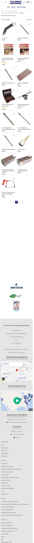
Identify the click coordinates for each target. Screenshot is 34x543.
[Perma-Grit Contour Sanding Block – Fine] (24, 160)
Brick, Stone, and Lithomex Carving (9, 13)
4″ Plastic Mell (21, 149)
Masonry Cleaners (6, 480)
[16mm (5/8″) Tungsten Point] (8, 74)
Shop (8, 6)
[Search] (24, 2)
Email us (18, 437)
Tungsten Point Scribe (23, 38)
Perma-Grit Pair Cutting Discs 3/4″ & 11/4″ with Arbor (7, 60)
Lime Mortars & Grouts (7, 466)
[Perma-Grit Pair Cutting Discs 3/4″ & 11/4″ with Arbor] (8, 49)
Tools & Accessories (11, 11)
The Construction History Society (16, 352)
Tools (2, 491)
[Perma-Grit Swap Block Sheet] (24, 74)
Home (2, 11)
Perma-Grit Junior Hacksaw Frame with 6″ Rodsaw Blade (8, 194)
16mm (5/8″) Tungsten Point (8, 83)
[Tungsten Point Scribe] (24, 29)
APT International (16, 343)
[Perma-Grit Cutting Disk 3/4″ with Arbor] (24, 49)
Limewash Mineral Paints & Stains (10, 477)
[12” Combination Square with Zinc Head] (24, 95)
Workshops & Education (7, 488)
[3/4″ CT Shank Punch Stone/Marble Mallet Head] (8, 119)
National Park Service (16, 330)
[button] (13, 24)
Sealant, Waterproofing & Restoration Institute (16, 349)
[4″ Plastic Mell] (24, 140)
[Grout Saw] (8, 29)
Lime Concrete (5, 474)
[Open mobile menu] (30, 2)
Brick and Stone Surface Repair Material (11, 469)
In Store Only (4, 494)
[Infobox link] (2, 2)
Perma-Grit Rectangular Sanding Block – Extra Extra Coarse (8, 171)
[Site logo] (16, 2)
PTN (16, 339)
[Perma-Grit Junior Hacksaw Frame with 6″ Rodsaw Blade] (8, 183)
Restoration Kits (5, 485)
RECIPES (13, 6)
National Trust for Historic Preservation (16, 333)
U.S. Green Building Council (16, 336)
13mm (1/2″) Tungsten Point (8, 149)
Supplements (4, 483)
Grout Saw (4, 38)
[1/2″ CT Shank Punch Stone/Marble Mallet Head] (24, 119)
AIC (16, 346)
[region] (16, 296)
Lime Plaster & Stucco (7, 471)
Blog (2, 539)
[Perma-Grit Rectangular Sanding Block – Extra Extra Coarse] (8, 160)
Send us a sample (21, 6)
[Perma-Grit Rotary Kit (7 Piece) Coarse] (8, 95)
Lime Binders (4, 463)
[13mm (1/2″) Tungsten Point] (8, 140)
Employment (4, 456)
